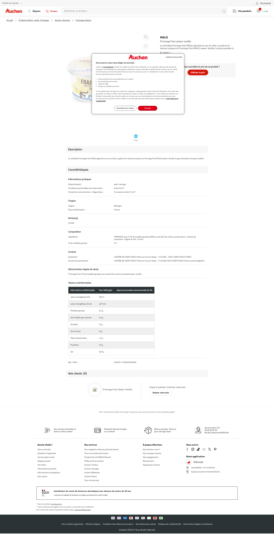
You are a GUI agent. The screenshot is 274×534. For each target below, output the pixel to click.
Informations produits (47, 469)
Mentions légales (93, 524)
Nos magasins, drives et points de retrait (101, 449)
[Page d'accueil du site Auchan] (14, 11)
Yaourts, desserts (62, 20)
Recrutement (148, 461)
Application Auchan (151, 465)
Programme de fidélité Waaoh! (97, 457)
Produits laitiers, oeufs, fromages (34, 20)
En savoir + (165, 52)
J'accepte (147, 108)
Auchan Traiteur (91, 465)
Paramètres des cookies (125, 108)
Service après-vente (46, 457)
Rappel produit (44, 461)
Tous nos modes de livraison (96, 453)
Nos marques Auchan (152, 453)
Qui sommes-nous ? (151, 449)
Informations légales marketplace (197, 524)
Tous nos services (91, 480)
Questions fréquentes (47, 453)
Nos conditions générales (72, 524)
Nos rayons (42, 476)
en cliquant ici (57, 504)
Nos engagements (150, 457)
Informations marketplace (49, 472)
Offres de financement (94, 461)
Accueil (9, 20)
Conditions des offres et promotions (118, 524)
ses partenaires (108, 67)
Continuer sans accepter (174, 57)
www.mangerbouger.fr (82, 510)
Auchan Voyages (91, 469)
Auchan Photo (90, 476)
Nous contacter (44, 449)
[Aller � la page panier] (262, 11)
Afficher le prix (198, 72)
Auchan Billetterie (92, 472)
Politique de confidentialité (169, 524)
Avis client (42, 465)
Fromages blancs (83, 20)
